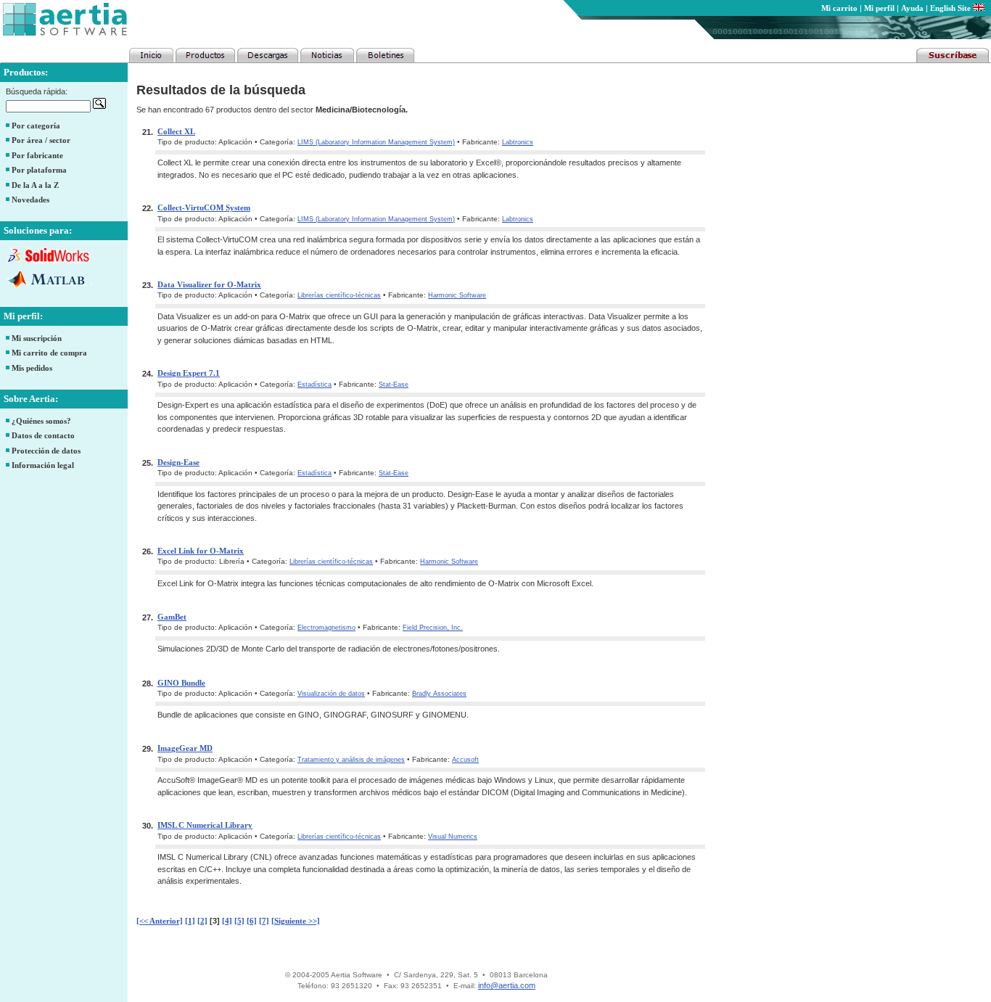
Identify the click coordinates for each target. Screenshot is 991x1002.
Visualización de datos (331, 693)
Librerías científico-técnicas (339, 295)
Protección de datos (46, 450)
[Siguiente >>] (295, 920)
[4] (227, 920)
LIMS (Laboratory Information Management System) (376, 142)
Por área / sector (41, 140)
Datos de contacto (43, 435)
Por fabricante (37, 155)
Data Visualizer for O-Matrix (209, 284)
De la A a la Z (35, 185)
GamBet (171, 616)
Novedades (30, 199)
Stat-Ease (393, 384)
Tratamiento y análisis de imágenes (351, 759)
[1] (190, 920)
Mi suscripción (37, 338)
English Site (951, 8)
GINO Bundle (181, 682)
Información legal (43, 465)
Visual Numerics (452, 836)
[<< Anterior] (159, 920)
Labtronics (517, 142)
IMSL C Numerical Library (204, 825)
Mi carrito (839, 8)
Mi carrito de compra (49, 352)
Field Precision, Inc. (433, 627)
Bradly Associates (439, 693)
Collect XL (176, 131)
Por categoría (36, 125)
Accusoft (465, 759)
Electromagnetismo (326, 627)
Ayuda (912, 8)
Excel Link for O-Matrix (200, 550)
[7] (264, 920)
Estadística (314, 384)
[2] (202, 920)
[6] (252, 920)
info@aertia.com (506, 985)
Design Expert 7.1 (188, 373)
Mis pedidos (32, 368)
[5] (239, 920)
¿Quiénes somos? (41, 420)
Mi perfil (879, 8)
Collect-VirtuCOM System (203, 207)
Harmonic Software (457, 295)
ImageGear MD (185, 748)
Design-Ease (178, 462)
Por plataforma (39, 169)
